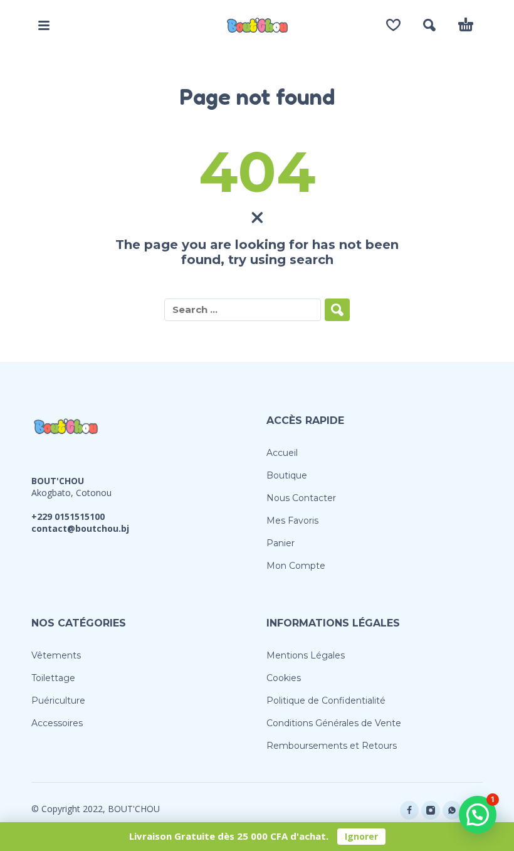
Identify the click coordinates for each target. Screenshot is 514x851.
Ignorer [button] (361, 836)
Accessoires (57, 723)
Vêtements (56, 655)
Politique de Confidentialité (326, 700)
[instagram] (430, 810)
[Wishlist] (393, 25)
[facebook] (409, 810)
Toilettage (53, 678)
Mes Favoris (292, 520)
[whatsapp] (452, 810)
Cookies (283, 678)
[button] (44, 25)
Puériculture (58, 700)
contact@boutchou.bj (80, 528)
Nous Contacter (301, 498)
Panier (280, 543)
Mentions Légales (305, 655)
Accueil (282, 452)
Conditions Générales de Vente (333, 723)
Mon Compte (295, 565)
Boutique (286, 475)
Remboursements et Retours (331, 745)
